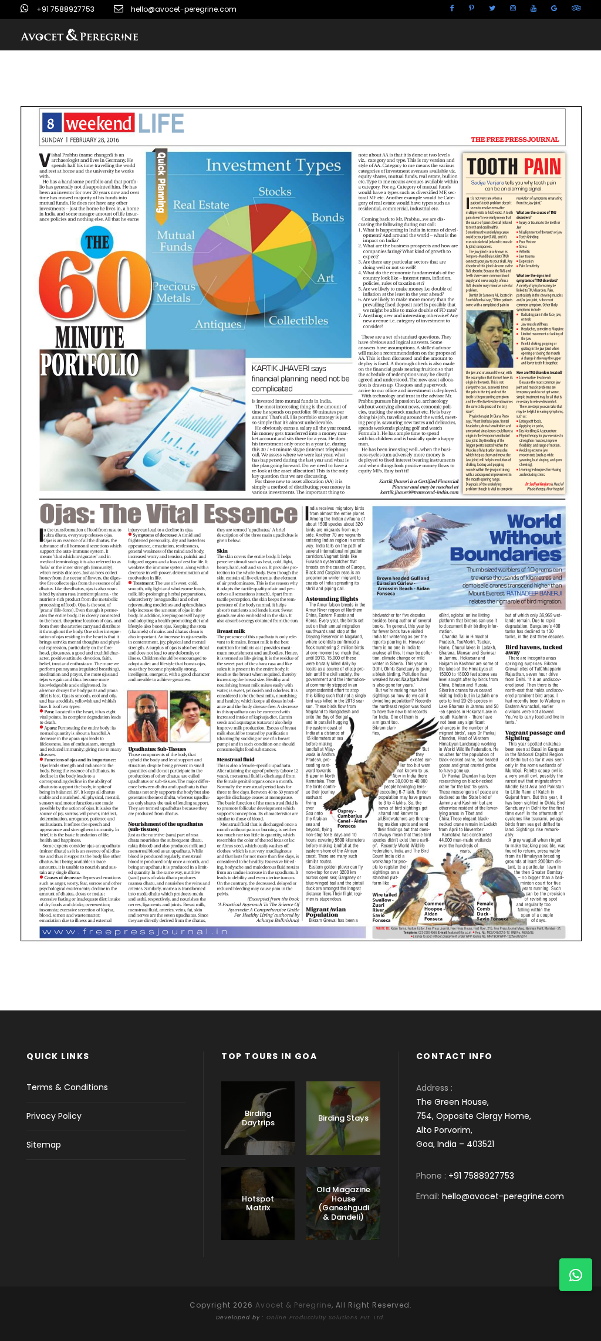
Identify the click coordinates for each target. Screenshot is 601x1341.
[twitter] (492, 8)
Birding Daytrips (258, 1118)
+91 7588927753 (65, 9)
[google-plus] (554, 8)
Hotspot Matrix (258, 1203)
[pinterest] (471, 8)
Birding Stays (343, 1118)
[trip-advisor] (576, 8)
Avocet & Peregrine (293, 1305)
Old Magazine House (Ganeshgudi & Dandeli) (343, 1203)
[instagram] (513, 8)
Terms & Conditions (67, 1087)
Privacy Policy (54, 1116)
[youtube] (533, 8)
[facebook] (452, 8)
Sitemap (43, 1145)
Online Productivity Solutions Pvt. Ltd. (325, 1317)
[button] (575, 1274)
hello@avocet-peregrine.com (184, 9)
